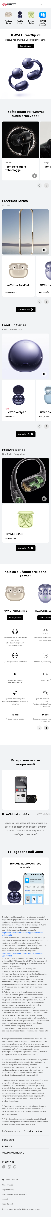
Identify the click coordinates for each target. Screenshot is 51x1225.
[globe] (3, 1179)
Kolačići (5, 1199)
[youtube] (14, 1167)
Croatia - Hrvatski (11, 1179)
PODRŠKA (7, 1146)
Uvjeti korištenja (8, 1189)
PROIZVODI (8, 1140)
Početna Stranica (11, 1131)
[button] (41, 4)
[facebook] (3, 1167)
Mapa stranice (7, 1185)
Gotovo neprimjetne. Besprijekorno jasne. (25, 39)
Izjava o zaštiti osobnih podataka (14, 1194)
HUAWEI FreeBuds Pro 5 (17, 285)
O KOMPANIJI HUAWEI (13, 1152)
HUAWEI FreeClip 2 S (25, 35)
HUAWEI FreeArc (14, 533)
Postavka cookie (8, 1204)
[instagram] (9, 1167)
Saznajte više (25, 46)
